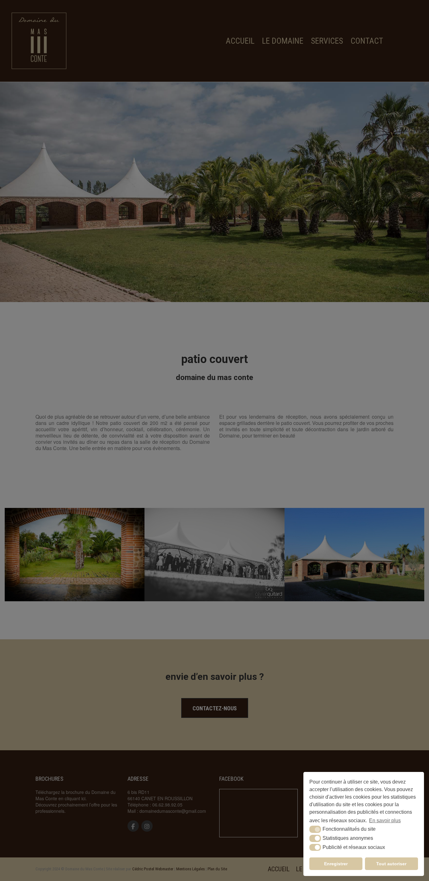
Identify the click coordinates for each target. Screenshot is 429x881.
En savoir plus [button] (385, 820)
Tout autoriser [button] (391, 863)
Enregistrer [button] (336, 863)
